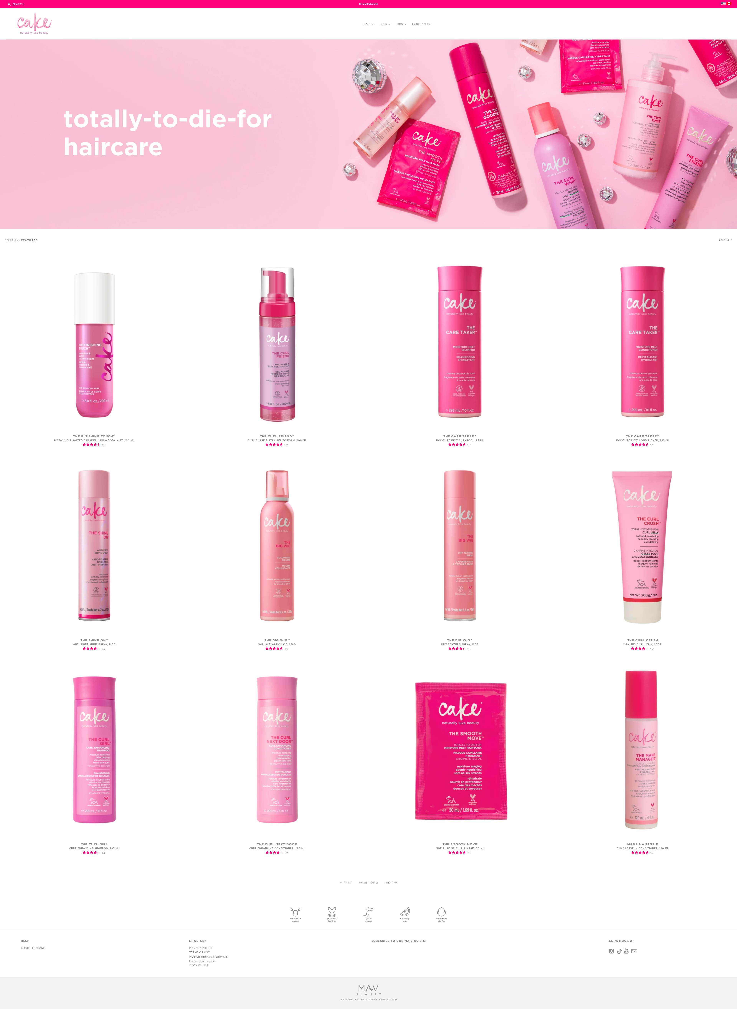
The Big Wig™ (277, 640)
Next (389, 882)
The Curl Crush (642, 640)
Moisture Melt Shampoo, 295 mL (460, 440)
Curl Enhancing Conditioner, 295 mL (277, 848)
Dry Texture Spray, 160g (459, 644)
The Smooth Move (460, 844)
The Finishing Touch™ (94, 436)
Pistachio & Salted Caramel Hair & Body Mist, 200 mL (94, 440)
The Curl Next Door (277, 844)
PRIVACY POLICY (200, 948)
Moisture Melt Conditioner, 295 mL (642, 440)
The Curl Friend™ (277, 436)
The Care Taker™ (460, 436)
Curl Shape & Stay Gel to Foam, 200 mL (277, 440)
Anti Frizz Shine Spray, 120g (94, 644)
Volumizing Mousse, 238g (277, 644)
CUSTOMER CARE (33, 948)
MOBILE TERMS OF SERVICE (208, 956)
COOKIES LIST (198, 965)
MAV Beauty (349, 1000)
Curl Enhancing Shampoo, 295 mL (94, 848)
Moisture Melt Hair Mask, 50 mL (460, 848)
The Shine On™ (94, 640)
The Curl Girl (94, 844)
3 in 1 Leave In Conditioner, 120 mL (643, 848)
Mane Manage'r (642, 844)
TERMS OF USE (199, 952)
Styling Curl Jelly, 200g (642, 644)
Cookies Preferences (202, 961)
